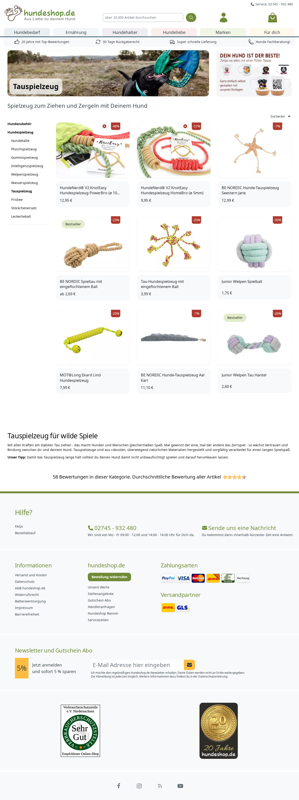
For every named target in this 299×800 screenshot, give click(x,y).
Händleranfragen (101, 607)
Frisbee (17, 199)
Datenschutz (25, 581)
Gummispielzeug (24, 157)
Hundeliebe (174, 32)
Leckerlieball (21, 216)
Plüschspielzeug (24, 149)
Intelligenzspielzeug (27, 166)
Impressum (24, 607)
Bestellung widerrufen (109, 577)
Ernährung (76, 32)
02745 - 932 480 (115, 528)
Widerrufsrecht (27, 594)
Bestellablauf (25, 533)
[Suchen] (191, 17)
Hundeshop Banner (103, 613)
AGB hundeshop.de (30, 588)
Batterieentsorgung (30, 601)
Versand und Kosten (31, 575)
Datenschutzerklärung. (213, 676)
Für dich (272, 32)
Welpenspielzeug (24, 174)
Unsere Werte (98, 587)
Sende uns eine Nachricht (242, 528)
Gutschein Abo (99, 600)
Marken (223, 32)
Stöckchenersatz (24, 208)
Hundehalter (125, 32)
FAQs (19, 526)
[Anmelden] (223, 17)
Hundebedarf (27, 32)
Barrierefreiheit (27, 614)
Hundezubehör (19, 124)
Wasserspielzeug (24, 182)
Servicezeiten (98, 620)
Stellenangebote (101, 593)
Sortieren (278, 116)
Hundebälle (20, 140)
